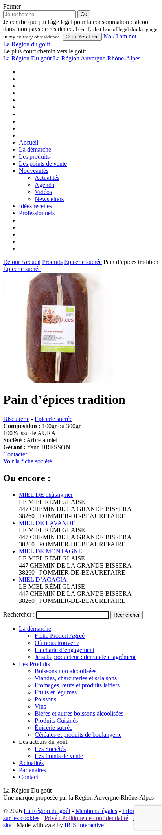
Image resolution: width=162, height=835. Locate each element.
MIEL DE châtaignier (46, 494)
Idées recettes (35, 206)
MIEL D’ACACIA (43, 579)
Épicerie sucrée (83, 261)
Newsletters (49, 199)
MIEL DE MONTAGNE (50, 551)
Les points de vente (43, 163)
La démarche (35, 149)
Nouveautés (33, 170)
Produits (52, 261)
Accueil (28, 142)
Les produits (34, 156)
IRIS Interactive (84, 825)
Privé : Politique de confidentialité (86, 818)
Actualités (47, 177)
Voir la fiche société (27, 461)
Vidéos (43, 192)
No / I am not (119, 36)
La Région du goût (47, 811)
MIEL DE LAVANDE (47, 523)
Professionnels (37, 213)
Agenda (44, 184)
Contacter (15, 454)
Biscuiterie (16, 419)
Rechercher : (19, 614)
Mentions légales (96, 811)
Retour (12, 261)
